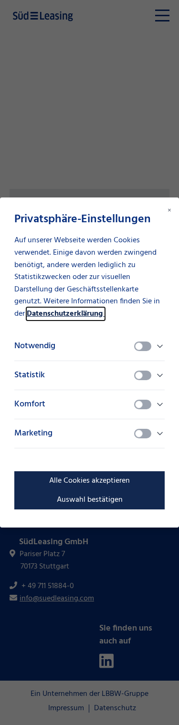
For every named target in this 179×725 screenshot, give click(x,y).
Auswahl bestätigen (90, 500)
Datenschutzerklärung (66, 314)
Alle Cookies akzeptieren (89, 481)
